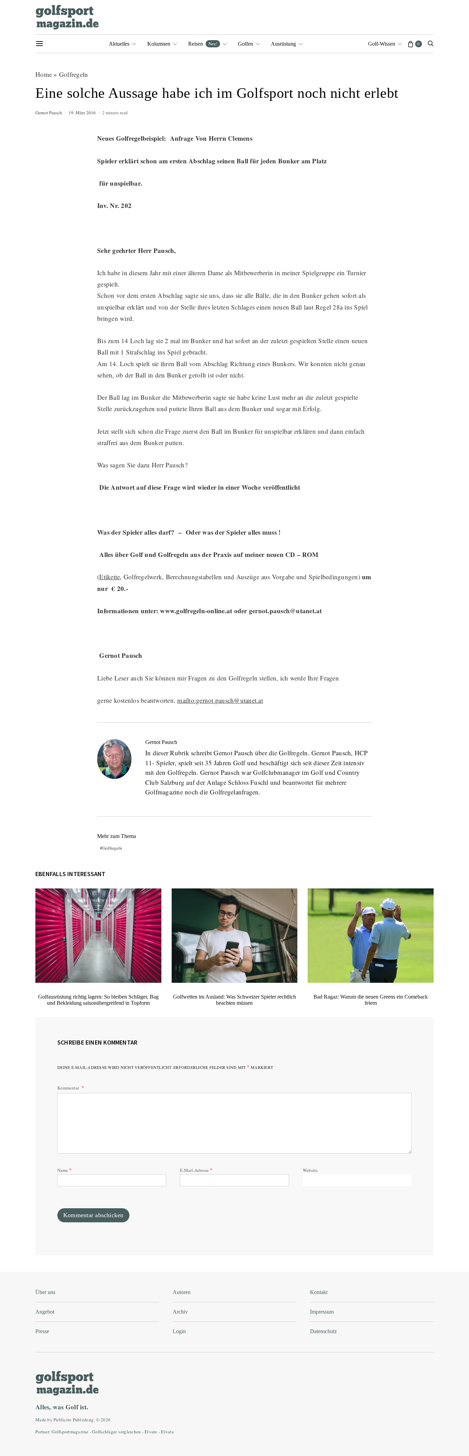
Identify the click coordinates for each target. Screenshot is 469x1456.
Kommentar (68, 1088)
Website (310, 1170)
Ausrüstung (283, 44)
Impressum (322, 1312)
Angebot (44, 1312)
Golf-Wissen (381, 44)
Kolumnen (158, 44)
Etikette (109, 576)
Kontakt (319, 1292)
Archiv (180, 1312)
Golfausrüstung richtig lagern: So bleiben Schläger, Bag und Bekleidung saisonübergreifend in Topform (98, 1000)
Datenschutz (323, 1331)
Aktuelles (119, 44)
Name (64, 1169)
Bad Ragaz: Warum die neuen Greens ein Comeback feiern (370, 1000)
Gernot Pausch (48, 112)
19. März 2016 (82, 112)
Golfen (245, 44)
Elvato (151, 1432)
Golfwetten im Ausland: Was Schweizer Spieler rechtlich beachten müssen (234, 1000)
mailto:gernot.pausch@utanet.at (220, 700)
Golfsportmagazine (70, 1432)
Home (43, 74)
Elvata (167, 1432)
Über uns (45, 1292)
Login (179, 1331)
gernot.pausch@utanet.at (285, 610)
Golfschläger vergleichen (116, 1432)
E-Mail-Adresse (196, 1169)
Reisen (202, 43)
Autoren (182, 1292)
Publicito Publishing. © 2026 (82, 1420)
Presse (42, 1331)
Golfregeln (73, 74)
